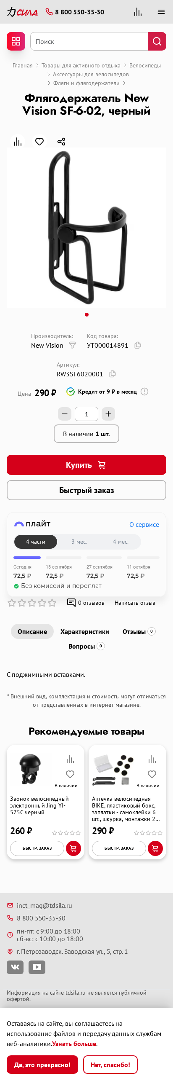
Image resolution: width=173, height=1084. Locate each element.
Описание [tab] (32, 631)
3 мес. (79, 541)
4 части (35, 541)
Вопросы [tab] (85, 646)
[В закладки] (39, 141)
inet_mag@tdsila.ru (44, 905)
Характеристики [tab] (84, 631)
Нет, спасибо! (110, 1064)
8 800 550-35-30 (41, 918)
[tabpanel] (86, 674)
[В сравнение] (17, 141)
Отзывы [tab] (138, 631)
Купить (79, 464)
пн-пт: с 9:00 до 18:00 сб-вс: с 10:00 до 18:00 (50, 935)
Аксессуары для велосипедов (91, 74)
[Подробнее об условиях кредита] (144, 391)
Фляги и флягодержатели (86, 83)
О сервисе (144, 524)
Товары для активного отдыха (81, 65)
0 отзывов (91, 602)
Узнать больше (74, 1043)
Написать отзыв (135, 602)
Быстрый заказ (86, 490)
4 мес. (120, 541)
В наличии (86, 433)
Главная (23, 65)
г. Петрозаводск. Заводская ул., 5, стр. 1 (72, 951)
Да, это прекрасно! (42, 1064)
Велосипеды (145, 65)
